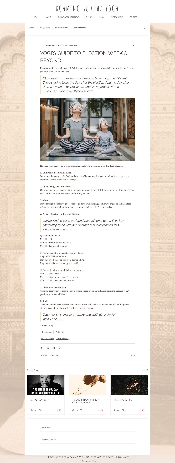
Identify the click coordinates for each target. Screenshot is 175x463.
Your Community (61, 28)
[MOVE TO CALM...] (129, 385)
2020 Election (47, 332)
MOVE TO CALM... (123, 400)
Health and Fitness (79, 28)
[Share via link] (60, 347)
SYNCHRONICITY (39, 400)
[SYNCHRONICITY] (45, 385)
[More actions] (133, 45)
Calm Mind (60, 332)
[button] (144, 28)
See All (145, 370)
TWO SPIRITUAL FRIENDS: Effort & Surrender (86, 401)
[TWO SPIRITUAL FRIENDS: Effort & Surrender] (87, 385)
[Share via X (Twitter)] (47, 347)
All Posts (30, 28)
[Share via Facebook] (41, 347)
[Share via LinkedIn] (54, 347)
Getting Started (44, 28)
